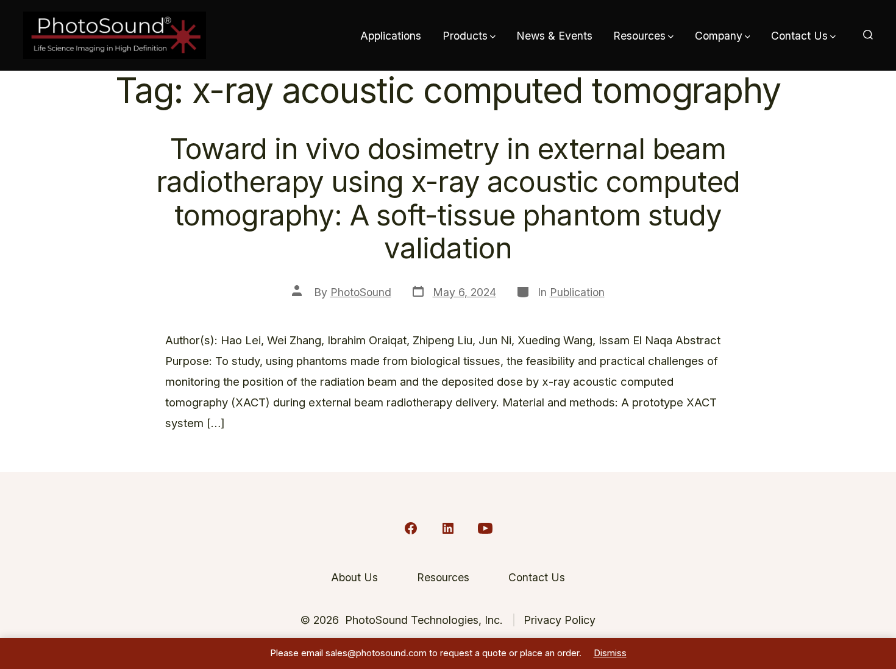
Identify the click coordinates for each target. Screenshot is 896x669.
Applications (390, 35)
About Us (354, 577)
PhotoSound (360, 292)
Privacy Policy (560, 620)
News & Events (554, 35)
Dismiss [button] (610, 653)
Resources (639, 35)
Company (718, 35)
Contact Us (799, 35)
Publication (577, 292)
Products (465, 35)
